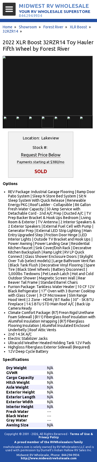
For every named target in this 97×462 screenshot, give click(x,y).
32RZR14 (10, 31)
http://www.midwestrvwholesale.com (49, 458)
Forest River (53, 27)
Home (7, 27)
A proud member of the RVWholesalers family (48, 442)
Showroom (28, 27)
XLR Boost (78, 27)
